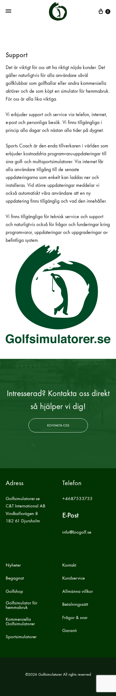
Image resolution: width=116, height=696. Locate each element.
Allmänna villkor (77, 591)
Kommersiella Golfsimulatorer (20, 621)
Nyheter (13, 565)
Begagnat (15, 578)
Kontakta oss (58, 425)
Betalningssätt (75, 604)
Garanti (69, 630)
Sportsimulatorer (21, 637)
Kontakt (69, 565)
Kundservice (73, 578)
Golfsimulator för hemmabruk (21, 605)
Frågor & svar (75, 617)
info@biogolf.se (76, 532)
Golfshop (14, 591)
